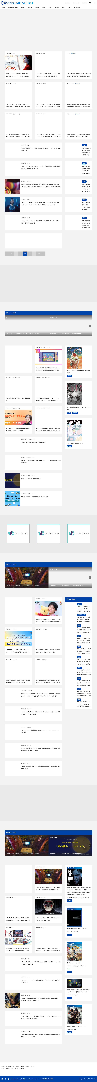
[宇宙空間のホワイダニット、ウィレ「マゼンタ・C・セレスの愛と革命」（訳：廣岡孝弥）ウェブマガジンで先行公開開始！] (48, 388)
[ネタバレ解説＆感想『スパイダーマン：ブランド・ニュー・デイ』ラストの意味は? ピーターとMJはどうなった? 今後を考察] (72, 186)
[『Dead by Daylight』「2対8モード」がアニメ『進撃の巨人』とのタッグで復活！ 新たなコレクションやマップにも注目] (48, 938)
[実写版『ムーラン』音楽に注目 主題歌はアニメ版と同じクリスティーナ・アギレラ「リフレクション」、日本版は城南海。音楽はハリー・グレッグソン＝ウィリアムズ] (18, 63)
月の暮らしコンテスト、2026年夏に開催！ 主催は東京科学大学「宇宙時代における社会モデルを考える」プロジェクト (78, 106)
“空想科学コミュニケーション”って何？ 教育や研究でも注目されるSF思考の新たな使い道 (18, 681)
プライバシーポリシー (33, 1079)
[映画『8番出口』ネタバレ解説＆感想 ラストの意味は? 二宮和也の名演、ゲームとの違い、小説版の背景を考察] (72, 150)
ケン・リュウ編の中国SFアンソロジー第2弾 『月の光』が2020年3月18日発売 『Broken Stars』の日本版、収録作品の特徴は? (18, 136)
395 (29, 253)
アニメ (44, 83)
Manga (57, 7)
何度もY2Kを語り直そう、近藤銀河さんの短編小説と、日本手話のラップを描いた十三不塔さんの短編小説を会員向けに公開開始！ (48, 430)
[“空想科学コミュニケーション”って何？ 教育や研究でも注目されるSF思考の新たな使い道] (18, 670)
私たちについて (14, 1079)
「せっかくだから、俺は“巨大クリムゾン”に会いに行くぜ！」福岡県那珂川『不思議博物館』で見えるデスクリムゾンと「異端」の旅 (79, 75)
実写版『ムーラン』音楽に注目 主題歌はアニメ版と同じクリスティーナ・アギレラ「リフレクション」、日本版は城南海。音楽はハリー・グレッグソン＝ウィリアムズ (17, 75)
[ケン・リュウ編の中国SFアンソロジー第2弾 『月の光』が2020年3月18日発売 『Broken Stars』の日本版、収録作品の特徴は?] (18, 124)
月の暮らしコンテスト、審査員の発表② (30, 478)
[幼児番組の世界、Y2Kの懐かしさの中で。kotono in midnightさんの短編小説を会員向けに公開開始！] (48, 357)
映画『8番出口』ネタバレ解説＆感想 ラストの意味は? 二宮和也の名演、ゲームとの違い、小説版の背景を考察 (86, 152)
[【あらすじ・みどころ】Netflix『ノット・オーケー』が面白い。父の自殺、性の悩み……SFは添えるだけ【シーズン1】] (18, 94)
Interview (77, 7)
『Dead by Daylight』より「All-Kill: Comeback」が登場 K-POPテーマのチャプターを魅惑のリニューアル (40, 963)
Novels (30, 7)
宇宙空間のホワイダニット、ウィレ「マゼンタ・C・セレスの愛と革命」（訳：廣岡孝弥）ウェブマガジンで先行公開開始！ (48, 400)
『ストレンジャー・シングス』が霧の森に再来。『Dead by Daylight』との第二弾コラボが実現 (40, 981)
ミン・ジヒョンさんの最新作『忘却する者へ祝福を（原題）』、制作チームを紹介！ (17, 429)
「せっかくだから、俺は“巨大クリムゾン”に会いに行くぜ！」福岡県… (22, 333)
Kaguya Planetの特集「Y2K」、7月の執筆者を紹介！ (33, 442)
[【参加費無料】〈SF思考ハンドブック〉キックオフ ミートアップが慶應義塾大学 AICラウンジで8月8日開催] (18, 639)
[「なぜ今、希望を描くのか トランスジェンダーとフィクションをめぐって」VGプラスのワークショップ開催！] (12, 713)
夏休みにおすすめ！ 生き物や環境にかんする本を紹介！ (35, 496)
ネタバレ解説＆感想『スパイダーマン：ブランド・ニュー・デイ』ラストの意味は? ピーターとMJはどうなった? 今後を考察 (86, 188)
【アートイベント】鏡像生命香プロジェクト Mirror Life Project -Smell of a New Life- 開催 (40, 731)
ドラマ (14, 83)
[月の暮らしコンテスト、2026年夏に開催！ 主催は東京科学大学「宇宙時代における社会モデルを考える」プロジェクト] (78, 94)
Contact (84, 3)
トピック (29, 181)
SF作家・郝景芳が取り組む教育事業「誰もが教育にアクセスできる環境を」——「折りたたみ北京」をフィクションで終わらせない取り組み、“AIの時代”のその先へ (40, 187)
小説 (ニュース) (16, 114)
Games (43, 7)
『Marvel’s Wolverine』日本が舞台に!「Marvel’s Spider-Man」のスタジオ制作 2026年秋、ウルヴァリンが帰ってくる (39, 999)
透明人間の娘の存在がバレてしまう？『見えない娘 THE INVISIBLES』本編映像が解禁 (83, 704)
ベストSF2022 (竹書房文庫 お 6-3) (75, 443)
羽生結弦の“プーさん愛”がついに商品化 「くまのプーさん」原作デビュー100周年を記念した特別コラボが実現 (48, 621)
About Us (67, 3)
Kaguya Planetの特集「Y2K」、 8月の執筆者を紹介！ (18, 399)
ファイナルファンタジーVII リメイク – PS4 (77, 928)
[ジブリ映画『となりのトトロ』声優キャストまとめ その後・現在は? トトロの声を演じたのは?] (72, 168)
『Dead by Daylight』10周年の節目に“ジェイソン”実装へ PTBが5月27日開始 (48, 919)
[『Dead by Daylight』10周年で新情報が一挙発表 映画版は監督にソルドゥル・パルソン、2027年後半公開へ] (18, 907)
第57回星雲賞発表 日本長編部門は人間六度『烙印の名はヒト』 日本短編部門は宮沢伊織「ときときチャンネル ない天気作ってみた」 (48, 682)
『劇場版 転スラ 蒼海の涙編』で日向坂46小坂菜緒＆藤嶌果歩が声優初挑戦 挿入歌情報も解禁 (40, 767)
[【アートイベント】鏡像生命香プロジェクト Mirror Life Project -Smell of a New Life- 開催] (12, 732)
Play (63, 7)
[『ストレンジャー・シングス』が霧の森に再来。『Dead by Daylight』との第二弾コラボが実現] (12, 982)
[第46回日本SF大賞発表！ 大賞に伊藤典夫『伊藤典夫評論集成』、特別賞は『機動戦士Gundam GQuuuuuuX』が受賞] (12, 750)
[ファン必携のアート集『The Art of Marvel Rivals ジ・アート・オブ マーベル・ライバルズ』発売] (18, 938)
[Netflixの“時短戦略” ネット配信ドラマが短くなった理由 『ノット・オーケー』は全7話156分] (12, 150)
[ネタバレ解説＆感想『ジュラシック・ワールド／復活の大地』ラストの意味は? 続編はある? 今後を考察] (72, 204)
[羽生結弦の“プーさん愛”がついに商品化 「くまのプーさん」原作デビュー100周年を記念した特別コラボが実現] (48, 609)
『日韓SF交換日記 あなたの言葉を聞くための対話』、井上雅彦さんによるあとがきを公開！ (78, 135)
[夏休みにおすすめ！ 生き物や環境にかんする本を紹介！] (12, 498)
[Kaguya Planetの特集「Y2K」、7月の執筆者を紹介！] (12, 444)
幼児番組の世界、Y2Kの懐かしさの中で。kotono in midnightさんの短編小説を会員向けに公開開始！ (48, 369)
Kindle (68, 412)
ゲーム (68, 53)
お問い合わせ (23, 1079)
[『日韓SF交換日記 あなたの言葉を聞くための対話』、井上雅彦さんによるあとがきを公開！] (78, 124)
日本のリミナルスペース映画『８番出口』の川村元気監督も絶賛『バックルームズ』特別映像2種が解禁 (83, 641)
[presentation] (90, 326)
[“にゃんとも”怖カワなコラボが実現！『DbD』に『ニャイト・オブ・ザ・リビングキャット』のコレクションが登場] (12, 1018)
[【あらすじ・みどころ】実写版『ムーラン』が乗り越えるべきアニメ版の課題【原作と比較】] (48, 63)
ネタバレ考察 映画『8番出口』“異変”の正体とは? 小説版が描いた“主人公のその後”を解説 (84, 630)
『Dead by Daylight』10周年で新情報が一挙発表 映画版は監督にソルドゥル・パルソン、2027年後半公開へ (18, 919)
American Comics (13, 7)
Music (50, 7)
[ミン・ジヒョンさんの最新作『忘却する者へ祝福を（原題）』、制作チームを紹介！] (18, 418)
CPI (94, 1079)
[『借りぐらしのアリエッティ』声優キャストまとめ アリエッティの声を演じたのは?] (72, 222)
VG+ (91, 1079)
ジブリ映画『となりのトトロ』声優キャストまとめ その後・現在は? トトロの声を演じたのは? (86, 170)
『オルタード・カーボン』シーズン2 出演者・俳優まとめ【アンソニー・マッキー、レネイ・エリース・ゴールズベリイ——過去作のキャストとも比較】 (40, 203)
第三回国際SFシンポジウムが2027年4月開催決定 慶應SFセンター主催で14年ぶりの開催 (48, 651)
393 (20, 253)
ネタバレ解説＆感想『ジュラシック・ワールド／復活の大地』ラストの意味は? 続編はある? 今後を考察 (86, 206)
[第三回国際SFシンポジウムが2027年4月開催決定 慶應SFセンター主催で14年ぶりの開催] (48, 639)
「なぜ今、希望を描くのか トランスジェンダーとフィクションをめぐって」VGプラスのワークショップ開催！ (40, 713)
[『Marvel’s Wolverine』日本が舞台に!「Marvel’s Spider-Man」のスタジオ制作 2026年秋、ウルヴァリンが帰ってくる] (12, 1000)
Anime (22, 7)
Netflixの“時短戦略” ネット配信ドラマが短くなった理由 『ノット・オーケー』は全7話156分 (40, 149)
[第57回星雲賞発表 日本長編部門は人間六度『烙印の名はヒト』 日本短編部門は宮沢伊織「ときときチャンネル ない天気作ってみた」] (48, 670)
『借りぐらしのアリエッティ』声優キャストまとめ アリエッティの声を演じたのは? (86, 224)
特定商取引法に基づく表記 (46, 1079)
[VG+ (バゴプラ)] (17, 3)
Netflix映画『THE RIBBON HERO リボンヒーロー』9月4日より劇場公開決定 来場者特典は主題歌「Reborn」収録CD (84, 673)
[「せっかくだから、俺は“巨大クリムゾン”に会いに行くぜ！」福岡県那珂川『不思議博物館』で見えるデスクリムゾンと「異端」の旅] (78, 63)
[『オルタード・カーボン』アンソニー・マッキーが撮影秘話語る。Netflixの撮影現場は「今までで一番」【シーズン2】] (12, 168)
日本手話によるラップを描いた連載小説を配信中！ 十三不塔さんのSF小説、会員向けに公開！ (41, 461)
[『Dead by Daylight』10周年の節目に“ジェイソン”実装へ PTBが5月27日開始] (48, 907)
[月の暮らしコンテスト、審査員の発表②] (12, 480)
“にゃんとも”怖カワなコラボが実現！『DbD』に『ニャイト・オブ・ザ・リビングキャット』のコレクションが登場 (40, 1017)
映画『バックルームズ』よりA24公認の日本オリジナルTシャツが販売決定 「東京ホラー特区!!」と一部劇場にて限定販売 (84, 694)
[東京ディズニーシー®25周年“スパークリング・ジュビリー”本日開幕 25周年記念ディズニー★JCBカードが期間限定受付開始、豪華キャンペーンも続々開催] (12, 695)
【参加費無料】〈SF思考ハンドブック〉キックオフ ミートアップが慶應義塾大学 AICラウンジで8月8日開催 (18, 651)
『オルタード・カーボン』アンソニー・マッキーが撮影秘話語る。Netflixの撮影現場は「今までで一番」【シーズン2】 (40, 167)
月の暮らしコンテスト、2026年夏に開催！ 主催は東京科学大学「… (66, 333)
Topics (69, 7)
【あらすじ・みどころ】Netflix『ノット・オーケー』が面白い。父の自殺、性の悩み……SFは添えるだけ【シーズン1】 (18, 106)
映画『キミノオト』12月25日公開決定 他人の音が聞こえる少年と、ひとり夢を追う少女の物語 (83, 662)
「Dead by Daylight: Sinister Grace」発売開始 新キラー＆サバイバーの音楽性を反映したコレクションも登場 (40, 1035)
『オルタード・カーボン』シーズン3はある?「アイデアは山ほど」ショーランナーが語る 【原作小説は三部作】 (40, 222)
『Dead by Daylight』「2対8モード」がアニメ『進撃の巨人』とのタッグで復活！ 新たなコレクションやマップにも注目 (48, 950)
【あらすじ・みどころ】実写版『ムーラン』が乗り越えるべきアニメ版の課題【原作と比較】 (48, 75)
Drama (37, 7)
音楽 (13, 53)
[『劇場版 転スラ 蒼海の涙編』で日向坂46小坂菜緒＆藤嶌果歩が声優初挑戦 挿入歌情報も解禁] (12, 768)
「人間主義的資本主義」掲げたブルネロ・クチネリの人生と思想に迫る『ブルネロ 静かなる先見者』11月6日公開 (83, 683)
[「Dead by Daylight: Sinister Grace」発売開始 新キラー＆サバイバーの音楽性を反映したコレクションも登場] (12, 1036)
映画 (44, 53)
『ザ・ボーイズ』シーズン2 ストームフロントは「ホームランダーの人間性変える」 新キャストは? (48, 135)
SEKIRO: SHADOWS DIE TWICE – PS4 (76, 1026)
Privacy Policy (76, 3)
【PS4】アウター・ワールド (73, 963)
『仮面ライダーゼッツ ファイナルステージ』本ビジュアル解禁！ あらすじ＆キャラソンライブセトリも (83, 609)
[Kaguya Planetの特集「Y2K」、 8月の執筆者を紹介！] (18, 388)
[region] (48, 25)
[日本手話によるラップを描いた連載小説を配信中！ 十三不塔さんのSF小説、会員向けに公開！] (12, 462)
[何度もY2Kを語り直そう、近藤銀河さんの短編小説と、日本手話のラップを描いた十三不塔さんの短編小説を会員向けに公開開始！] (48, 418)
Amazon (69, 375)
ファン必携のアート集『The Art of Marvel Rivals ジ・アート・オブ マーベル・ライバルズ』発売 (17, 949)
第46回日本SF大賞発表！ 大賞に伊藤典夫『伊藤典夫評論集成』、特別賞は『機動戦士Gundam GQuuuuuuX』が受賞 (40, 749)
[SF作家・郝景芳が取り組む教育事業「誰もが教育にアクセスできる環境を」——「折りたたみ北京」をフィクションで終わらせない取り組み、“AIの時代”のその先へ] (12, 186)
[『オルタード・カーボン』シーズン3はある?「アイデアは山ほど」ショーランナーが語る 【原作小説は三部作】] (12, 222)
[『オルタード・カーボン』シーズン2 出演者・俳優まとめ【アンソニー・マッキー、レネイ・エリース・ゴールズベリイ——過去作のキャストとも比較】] (12, 204)
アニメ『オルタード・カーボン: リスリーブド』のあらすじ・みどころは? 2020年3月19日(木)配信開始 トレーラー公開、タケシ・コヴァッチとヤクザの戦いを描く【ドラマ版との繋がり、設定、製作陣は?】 (48, 106)
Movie (3, 7)
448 (39, 253)
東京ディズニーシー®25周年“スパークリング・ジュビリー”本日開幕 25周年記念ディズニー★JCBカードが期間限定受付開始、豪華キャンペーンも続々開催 (40, 695)
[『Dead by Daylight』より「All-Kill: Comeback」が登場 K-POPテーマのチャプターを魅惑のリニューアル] (12, 963)
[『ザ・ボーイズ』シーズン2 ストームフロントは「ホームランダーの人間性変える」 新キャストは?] (48, 124)
